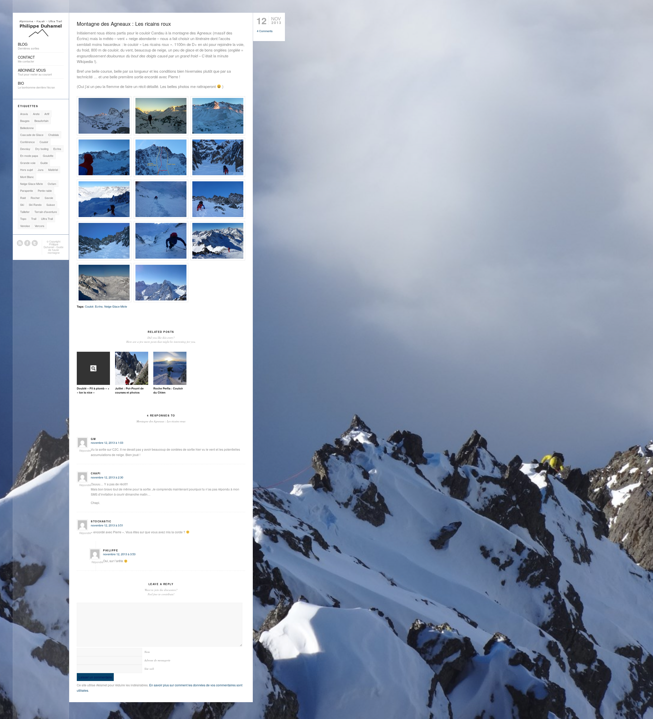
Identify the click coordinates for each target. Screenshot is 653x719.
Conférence (27, 142)
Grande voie (27, 163)
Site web (149, 669)
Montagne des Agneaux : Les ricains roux (124, 23)
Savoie (49, 198)
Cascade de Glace (31, 135)
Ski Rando (35, 205)
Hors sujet (26, 170)
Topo (23, 219)
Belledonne (27, 128)
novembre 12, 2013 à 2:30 (107, 477)
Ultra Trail (47, 219)
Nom (147, 652)
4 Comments (265, 31)
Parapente (26, 190)
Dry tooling (41, 149)
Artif (46, 114)
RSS (20, 243)
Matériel (53, 170)
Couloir (89, 306)
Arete (36, 114)
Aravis (24, 114)
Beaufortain (41, 121)
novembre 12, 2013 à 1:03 (107, 442)
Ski (22, 205)
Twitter (34, 243)
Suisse (50, 205)
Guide (44, 163)
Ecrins (99, 306)
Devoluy (25, 149)
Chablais (53, 135)
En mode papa (29, 156)
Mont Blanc (27, 177)
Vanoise (25, 226)
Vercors (39, 226)
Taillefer (25, 212)
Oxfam (52, 184)
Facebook (27, 243)
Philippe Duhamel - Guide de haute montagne (54, 249)
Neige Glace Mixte (115, 306)
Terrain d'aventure (45, 212)
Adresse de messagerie (157, 660)
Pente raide (45, 190)
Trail (33, 219)
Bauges (25, 121)
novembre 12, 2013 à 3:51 (107, 525)
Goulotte (48, 156)
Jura (40, 170)
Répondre (85, 450)
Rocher (35, 198)
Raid (23, 198)
